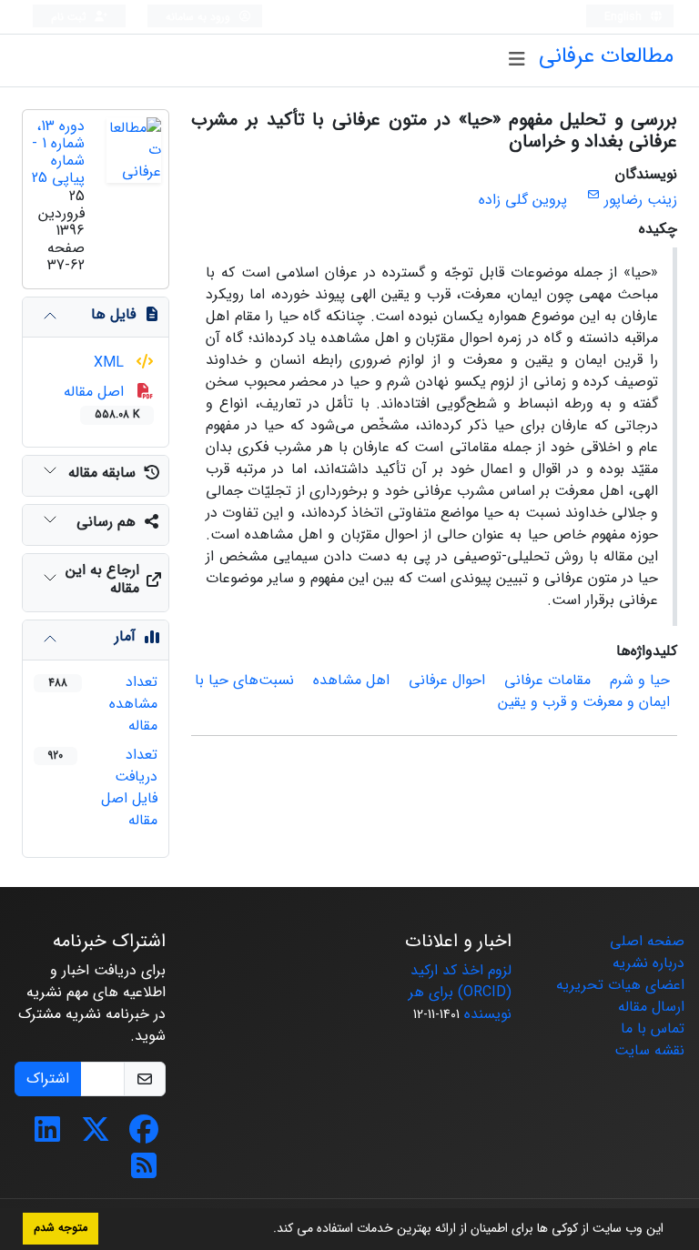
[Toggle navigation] (516, 60)
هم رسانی (106, 521)
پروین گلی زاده (523, 199)
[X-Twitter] (95, 1135)
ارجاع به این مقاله (102, 579)
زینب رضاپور (640, 199)
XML (111, 362)
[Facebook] (144, 1135)
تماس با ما (652, 1028)
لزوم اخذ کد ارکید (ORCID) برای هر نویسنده (460, 992)
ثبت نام (70, 16)
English (624, 16)
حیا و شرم (640, 680)
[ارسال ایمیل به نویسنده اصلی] (593, 195)
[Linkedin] (47, 1135)
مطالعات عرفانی (606, 56)
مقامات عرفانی (547, 680)
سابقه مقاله (102, 472)
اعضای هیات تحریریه (620, 984)
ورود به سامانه (200, 16)
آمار (125, 636)
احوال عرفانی (447, 680)
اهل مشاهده (351, 680)
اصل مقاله (101, 401)
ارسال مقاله (651, 1006)
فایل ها (113, 314)
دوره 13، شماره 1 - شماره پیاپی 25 (58, 152)
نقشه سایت (649, 1050)
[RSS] (144, 1172)
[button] (266, 1230)
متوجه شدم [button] (60, 1228)
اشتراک (47, 1078)
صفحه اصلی (647, 941)
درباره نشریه (648, 963)
